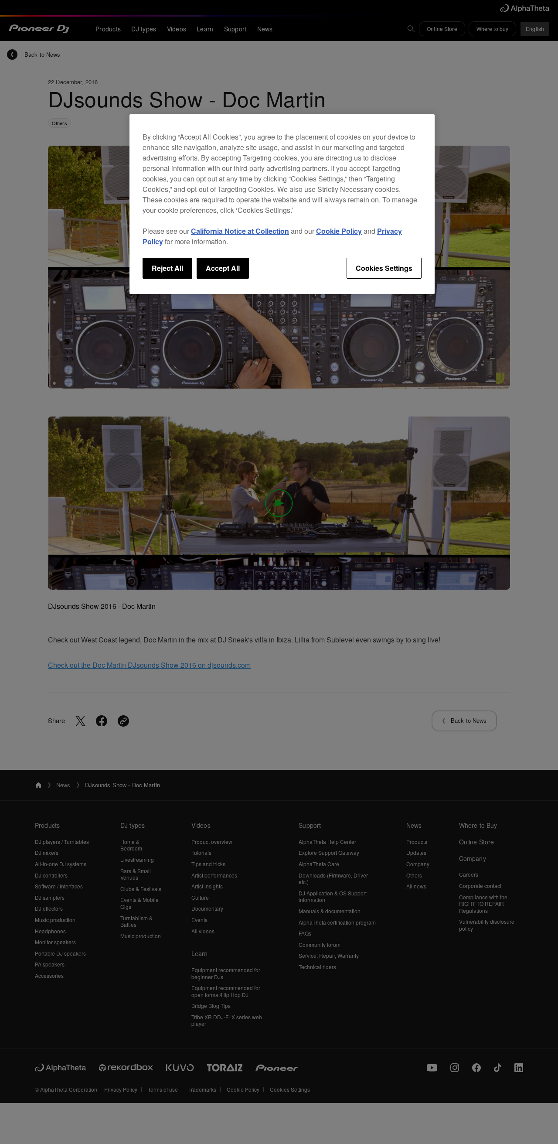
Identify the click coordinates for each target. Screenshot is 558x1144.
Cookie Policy (339, 231)
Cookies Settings (384, 268)
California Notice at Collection (240, 231)
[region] (282, 204)
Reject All (167, 268)
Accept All (223, 268)
